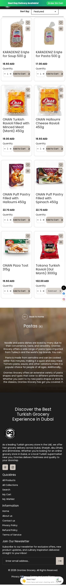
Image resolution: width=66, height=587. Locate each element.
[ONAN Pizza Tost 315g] (16, 246)
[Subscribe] (60, 561)
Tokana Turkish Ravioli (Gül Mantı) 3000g (48, 269)
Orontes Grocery (26, 570)
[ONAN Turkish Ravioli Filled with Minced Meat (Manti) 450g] (16, 100)
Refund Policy (9, 530)
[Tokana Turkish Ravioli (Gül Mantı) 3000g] (49, 246)
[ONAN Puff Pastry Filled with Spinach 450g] (49, 175)
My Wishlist (8, 499)
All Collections (10, 485)
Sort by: (25, 11)
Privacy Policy (9, 525)
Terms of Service (11, 534)
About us (7, 515)
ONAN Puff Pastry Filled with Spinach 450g (49, 198)
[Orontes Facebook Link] (5, 467)
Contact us (8, 520)
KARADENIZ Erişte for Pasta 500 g (49, 54)
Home (5, 511)
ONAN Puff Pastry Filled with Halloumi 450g (16, 198)
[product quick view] (27, 28)
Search (6, 489)
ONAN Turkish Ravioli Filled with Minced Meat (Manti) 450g (16, 125)
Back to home (36, 316)
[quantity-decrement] (4, 74)
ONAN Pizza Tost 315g (15, 267)
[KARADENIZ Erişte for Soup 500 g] (16, 33)
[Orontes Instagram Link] (13, 467)
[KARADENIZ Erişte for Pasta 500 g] (49, 33)
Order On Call (55, 3)
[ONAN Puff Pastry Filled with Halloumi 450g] (16, 175)
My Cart (6, 494)
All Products (8, 480)
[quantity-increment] (10, 74)
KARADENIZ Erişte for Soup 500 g (16, 54)
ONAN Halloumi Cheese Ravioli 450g (48, 123)
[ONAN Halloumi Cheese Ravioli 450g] (49, 100)
